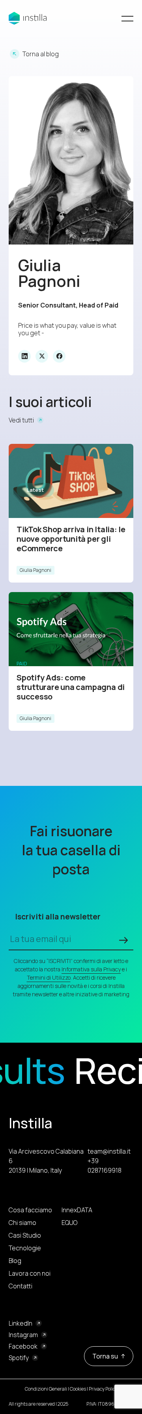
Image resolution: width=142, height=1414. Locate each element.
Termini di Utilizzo (49, 977)
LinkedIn (20, 1323)
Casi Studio (25, 1235)
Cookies (78, 1388)
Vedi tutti (21, 420)
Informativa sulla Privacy (91, 969)
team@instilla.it (109, 1151)
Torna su (105, 1356)
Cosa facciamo (30, 1210)
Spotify (19, 1358)
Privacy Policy (103, 1388)
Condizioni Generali (46, 1388)
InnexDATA (77, 1210)
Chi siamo (22, 1222)
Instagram (23, 1335)
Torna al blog (40, 54)
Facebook (23, 1346)
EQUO (69, 1222)
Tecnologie (25, 1248)
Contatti (20, 1286)
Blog (15, 1260)
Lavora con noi (29, 1273)
